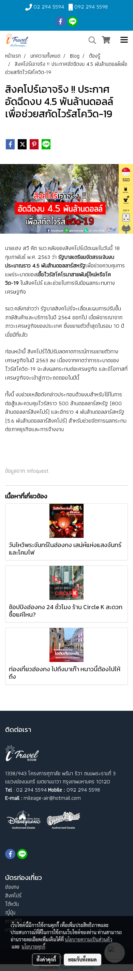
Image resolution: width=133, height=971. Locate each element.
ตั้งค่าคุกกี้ (46, 959)
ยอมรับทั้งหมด (82, 959)
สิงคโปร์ (13, 895)
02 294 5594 (48, 6)
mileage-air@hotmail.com (52, 798)
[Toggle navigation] (124, 40)
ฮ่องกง (12, 887)
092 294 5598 (91, 6)
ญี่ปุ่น (10, 912)
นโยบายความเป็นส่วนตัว (88, 939)
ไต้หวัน (12, 904)
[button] (90, 40)
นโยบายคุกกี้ (33, 946)
